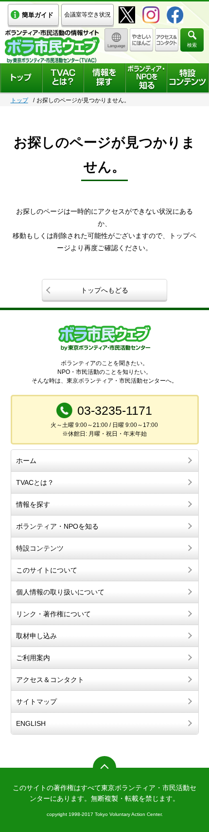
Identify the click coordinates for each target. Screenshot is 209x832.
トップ (19, 100)
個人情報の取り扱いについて (60, 592)
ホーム (26, 460)
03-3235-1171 (114, 410)
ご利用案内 (33, 658)
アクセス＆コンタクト (50, 680)
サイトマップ (36, 701)
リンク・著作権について (53, 614)
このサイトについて (46, 570)
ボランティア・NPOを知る (57, 526)
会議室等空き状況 (87, 14)
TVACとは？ (35, 482)
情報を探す (33, 504)
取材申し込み (36, 636)
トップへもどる (104, 290)
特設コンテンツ (40, 548)
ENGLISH (31, 723)
